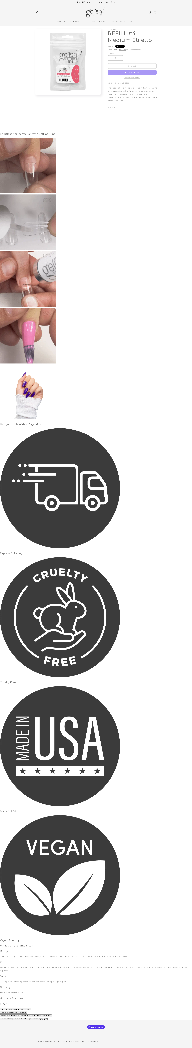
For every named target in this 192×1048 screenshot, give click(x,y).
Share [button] (112, 108)
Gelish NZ (43, 1041)
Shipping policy (93, 1041)
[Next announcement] (156, 2)
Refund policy (67, 1041)
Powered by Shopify (54, 1041)
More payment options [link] (132, 77)
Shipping (122, 49)
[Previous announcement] (35, 2)
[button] (37, 12)
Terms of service (80, 1041)
